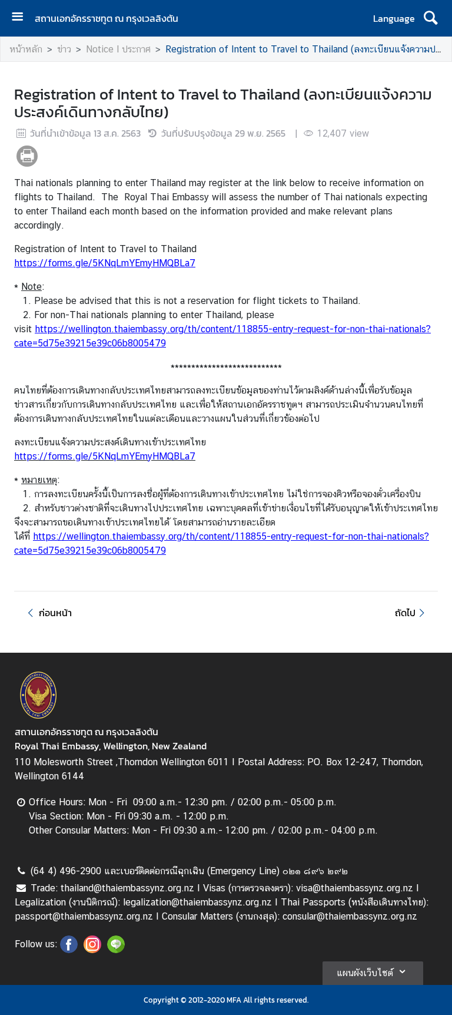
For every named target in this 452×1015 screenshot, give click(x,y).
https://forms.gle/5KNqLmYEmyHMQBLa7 (104, 263)
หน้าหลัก (25, 49)
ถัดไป (405, 613)
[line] (116, 950)
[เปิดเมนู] (22, 18)
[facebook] (69, 950)
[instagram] (92, 950)
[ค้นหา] (430, 18)
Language (394, 18)
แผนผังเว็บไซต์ (365, 972)
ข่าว (64, 49)
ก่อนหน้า (55, 613)
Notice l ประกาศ (118, 49)
